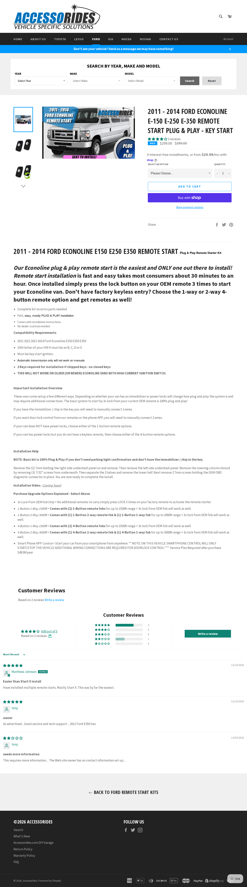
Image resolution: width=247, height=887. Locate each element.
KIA (110, 39)
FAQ (16, 862)
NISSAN (145, 39)
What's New (22, 836)
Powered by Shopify (49, 880)
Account (228, 39)
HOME (18, 39)
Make (73, 73)
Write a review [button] (208, 634)
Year (18, 73)
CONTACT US (168, 39)
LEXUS (79, 39)
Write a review (54, 600)
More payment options (189, 207)
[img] (13, 665)
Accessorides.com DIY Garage (33, 842)
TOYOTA (60, 39)
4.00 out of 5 (49, 631)
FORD (96, 39)
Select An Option (158, 164)
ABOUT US (38, 39)
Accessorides (30, 880)
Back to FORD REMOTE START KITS (125, 792)
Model (129, 73)
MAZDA (127, 39)
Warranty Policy (24, 855)
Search (18, 830)
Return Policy (23, 849)
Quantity (219, 164)
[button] (158, 139)
